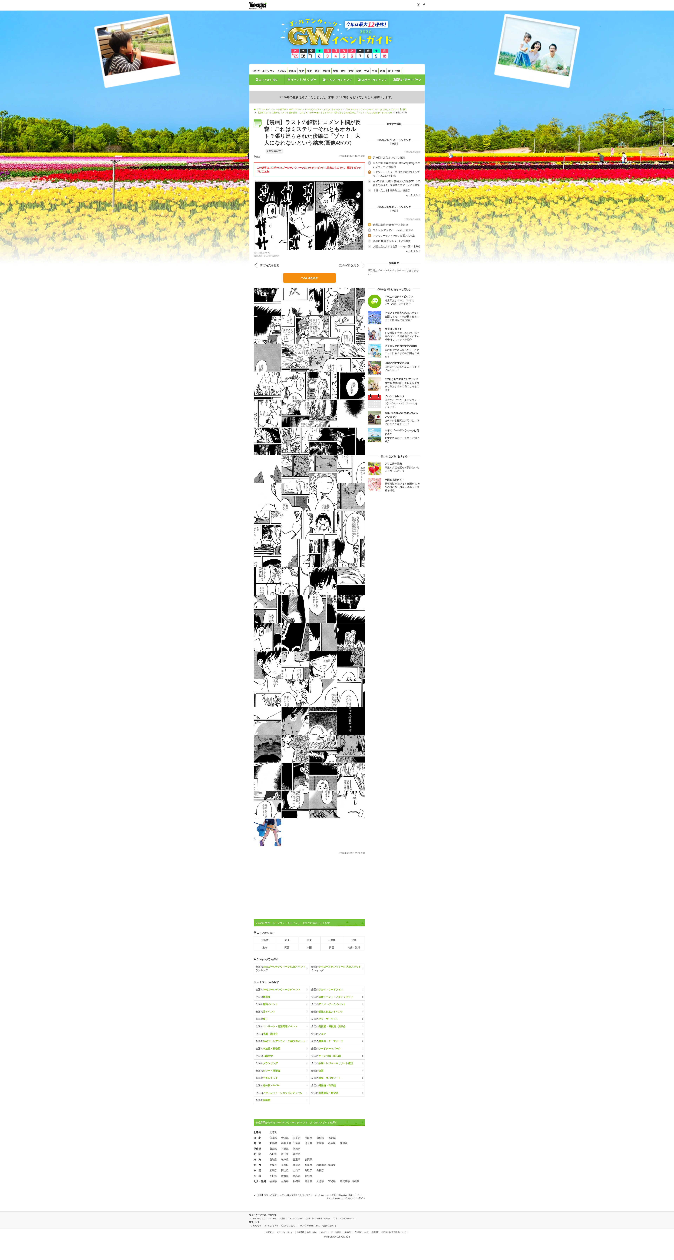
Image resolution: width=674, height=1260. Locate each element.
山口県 (296, 1170)
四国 (382, 71)
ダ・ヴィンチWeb (271, 1226)
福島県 (332, 1137)
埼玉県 (308, 1143)
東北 (301, 71)
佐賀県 (285, 1181)
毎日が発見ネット (329, 1226)
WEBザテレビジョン (289, 1226)
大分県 (320, 1181)
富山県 (285, 1154)
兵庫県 (296, 1165)
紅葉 (335, 1218)
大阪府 (273, 1165)
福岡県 (273, 1181)
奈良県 (308, 1165)
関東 (309, 71)
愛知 (343, 71)
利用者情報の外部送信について (394, 1232)
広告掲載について (362, 1232)
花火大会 (310, 1218)
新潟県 (296, 1148)
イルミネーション (347, 1218)
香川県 (273, 1175)
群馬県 (320, 1143)
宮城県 (273, 1137)
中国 (374, 71)
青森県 (285, 1137)
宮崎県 (332, 1181)
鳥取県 (308, 1170)
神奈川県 (286, 1143)
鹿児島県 (345, 1181)
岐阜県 (285, 1159)
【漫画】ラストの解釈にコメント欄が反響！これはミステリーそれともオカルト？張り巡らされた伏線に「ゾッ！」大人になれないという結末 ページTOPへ (310, 1197)
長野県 (285, 1148)
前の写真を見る (269, 265)
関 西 (257, 1165)
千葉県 (296, 1143)
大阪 (366, 71)
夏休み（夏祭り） (324, 1218)
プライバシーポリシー (285, 1232)
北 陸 (257, 1154)
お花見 (282, 1218)
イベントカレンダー (303, 79)
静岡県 (308, 1159)
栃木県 (332, 1143)
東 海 (257, 1159)
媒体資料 (348, 1232)
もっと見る (412, 195)
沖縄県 (355, 1181)
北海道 (292, 71)
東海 (335, 71)
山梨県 (273, 1148)
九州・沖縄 (394, 71)
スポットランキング (374, 80)
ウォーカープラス (258, 1218)
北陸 (351, 71)
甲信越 (326, 71)
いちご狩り (272, 1218)
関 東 (257, 1143)
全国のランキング (280, 968)
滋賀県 (332, 1165)
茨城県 (343, 1143)
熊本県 (308, 1181)
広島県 (273, 1170)
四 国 (257, 1175)
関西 (358, 71)
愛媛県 (285, 1175)
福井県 (296, 1154)
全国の (278, 989)
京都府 (285, 1165)
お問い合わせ (312, 1232)
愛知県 (273, 1159)
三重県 (296, 1159)
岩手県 (296, 1137)
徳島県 (296, 1175)
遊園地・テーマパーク (407, 79)
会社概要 (375, 1232)
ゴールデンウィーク (296, 1218)
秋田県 (308, 1137)
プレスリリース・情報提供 (331, 1232)
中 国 (257, 1170)
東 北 (257, 1137)
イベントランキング (339, 80)
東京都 (273, 1143)
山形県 (320, 1137)
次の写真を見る (349, 265)
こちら (265, 171)
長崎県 (296, 1181)
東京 (317, 71)
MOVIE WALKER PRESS (309, 1226)
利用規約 (269, 1232)
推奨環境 (300, 1232)
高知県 (308, 1175)
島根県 (320, 1170)
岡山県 (285, 1170)
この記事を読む (309, 278)
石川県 (273, 1154)
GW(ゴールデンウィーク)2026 (269, 71)
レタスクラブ (256, 1226)
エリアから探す (268, 80)
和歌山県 (321, 1165)
